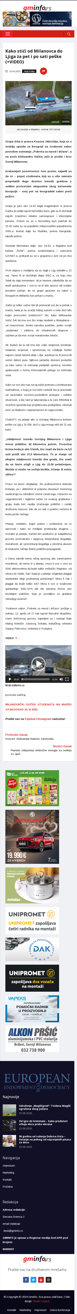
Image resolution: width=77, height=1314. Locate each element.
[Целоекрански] (67, 679)
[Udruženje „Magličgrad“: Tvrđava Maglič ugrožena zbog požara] (9, 1110)
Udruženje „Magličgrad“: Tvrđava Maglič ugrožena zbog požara (45, 1107)
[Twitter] (33, 1280)
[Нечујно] (61, 679)
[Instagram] (48, 1280)
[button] (38, 664)
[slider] (36, 679)
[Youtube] (41, 1280)
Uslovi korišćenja (60, 1309)
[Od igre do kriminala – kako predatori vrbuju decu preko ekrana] (9, 1125)
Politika (29, 71)
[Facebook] (26, 1280)
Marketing (8, 1172)
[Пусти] (10, 679)
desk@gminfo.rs (13, 1230)
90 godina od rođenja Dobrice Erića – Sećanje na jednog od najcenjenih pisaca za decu (45, 1139)
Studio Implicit (41, 1301)
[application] (38, 664)
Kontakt (7, 1179)
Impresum (9, 1165)
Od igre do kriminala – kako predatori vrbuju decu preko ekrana (43, 1122)
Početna (8, 1186)
